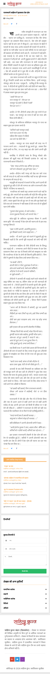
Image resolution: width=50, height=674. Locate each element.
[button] (11, 24)
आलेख (5, 15)
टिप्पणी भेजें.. (25, 571)
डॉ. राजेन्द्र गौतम (18, 469)
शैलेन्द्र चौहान (17, 480)
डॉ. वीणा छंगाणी (23, 15)
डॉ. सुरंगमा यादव (18, 492)
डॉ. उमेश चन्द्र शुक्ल (19, 503)
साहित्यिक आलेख (12, 15)
